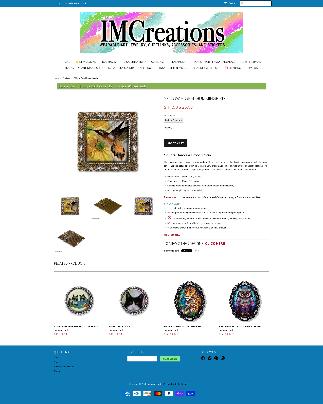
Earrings (178, 61)
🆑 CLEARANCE (233, 67)
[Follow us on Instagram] (223, 359)
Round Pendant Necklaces (83, 67)
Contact (58, 371)
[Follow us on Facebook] (203, 359)
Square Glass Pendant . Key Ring (129, 67)
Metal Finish (170, 115)
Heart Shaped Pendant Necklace (214, 61)
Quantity (168, 127)
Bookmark (109, 61)
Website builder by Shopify (176, 384)
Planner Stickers (205, 67)
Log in (59, 3)
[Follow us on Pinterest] (216, 359)
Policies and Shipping (64, 366)
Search (57, 357)
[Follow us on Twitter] (210, 359)
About (57, 362)
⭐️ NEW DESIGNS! (86, 61)
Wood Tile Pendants (173, 67)
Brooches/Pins (134, 61)
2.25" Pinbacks (252, 61)
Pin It (196, 250)
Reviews (252, 67)
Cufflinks (158, 61)
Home (66, 61)
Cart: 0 (232, 3)
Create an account (76, 3)
